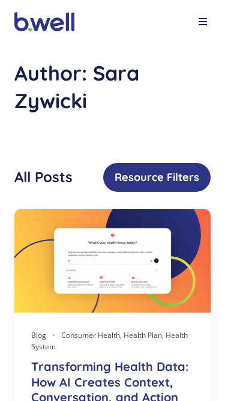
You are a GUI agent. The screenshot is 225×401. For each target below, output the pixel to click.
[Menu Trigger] (203, 23)
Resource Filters (157, 177)
